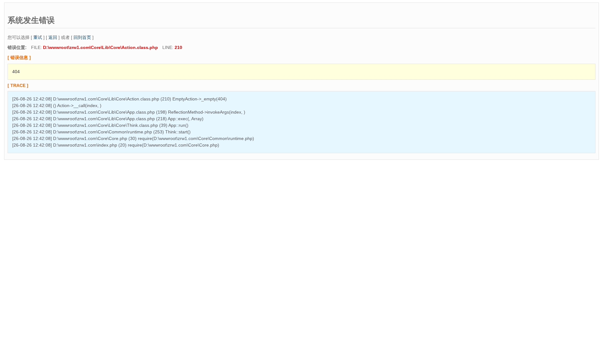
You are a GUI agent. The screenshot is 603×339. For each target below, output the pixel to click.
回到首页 (82, 37)
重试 (37, 37)
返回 (52, 37)
